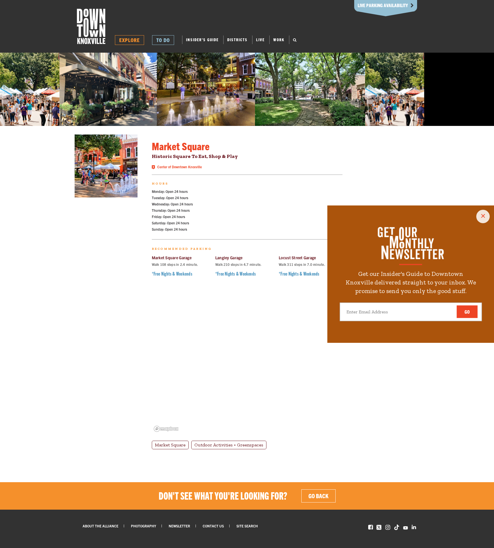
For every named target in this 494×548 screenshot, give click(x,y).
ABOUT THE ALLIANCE (100, 526)
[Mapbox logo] (166, 429)
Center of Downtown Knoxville (179, 167)
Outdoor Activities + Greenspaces (228, 445)
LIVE (260, 39)
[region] (247, 362)
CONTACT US (213, 526)
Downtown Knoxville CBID (91, 26)
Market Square (170, 445)
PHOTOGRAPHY (143, 526)
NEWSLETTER (179, 526)
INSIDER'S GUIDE (202, 39)
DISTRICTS (237, 39)
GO (467, 312)
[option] (29, 89)
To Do (163, 40)
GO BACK (318, 495)
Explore (129, 40)
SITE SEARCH (247, 526)
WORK (278, 39)
